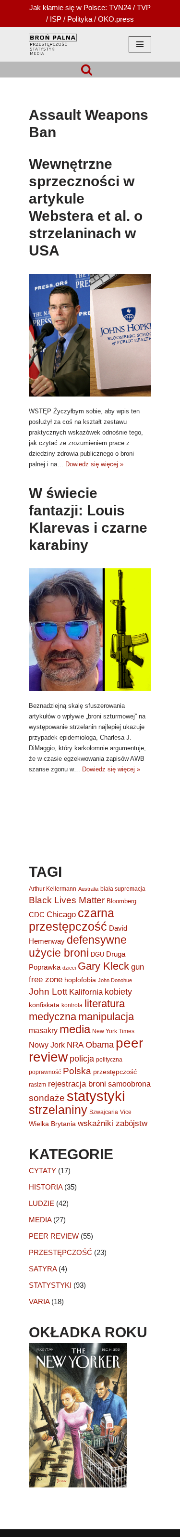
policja (82, 1058)
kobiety (118, 992)
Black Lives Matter (67, 900)
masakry (43, 1030)
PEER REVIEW (54, 1236)
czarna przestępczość (71, 919)
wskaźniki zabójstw (112, 1123)
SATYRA (43, 1269)
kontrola (72, 1005)
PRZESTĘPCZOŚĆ (60, 1252)
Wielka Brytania (52, 1123)
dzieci (69, 968)
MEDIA (40, 1220)
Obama (99, 1045)
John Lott (48, 991)
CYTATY (42, 1170)
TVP (144, 7)
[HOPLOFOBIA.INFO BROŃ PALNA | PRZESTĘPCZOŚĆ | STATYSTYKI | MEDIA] (53, 44)
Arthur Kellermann (52, 888)
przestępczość (115, 1072)
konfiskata (44, 1005)
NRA (75, 1045)
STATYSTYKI (50, 1285)
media (75, 1029)
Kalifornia (86, 992)
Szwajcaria (103, 1112)
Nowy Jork (47, 1045)
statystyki (96, 1096)
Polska (77, 1071)
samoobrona (129, 1084)
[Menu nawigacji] (140, 44)
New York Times (113, 1031)
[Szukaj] (87, 70)
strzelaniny (58, 1109)
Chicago (61, 914)
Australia (88, 889)
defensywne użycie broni (78, 946)
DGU (97, 954)
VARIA (39, 1301)
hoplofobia (80, 980)
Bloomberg (121, 901)
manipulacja (106, 1017)
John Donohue (115, 980)
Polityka (79, 19)
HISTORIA (45, 1187)
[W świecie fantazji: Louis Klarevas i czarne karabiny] (90, 629)
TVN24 (120, 7)
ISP (55, 19)
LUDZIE (41, 1203)
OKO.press (116, 19)
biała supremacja (122, 888)
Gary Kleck (103, 966)
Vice (126, 1112)
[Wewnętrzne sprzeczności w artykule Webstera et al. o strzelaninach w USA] (90, 335)
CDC (37, 914)
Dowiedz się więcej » (94, 464)
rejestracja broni (77, 1084)
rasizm (37, 1084)
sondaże (47, 1098)
